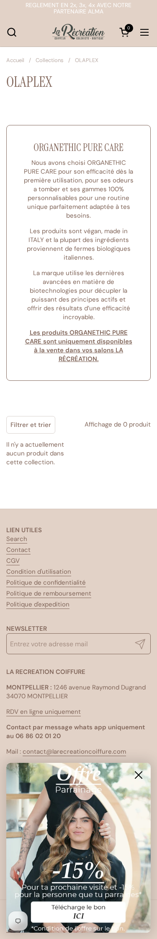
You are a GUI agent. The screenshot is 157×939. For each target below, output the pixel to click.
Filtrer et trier (30, 425)
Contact (18, 550)
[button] (11, 32)
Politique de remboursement (48, 593)
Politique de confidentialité (46, 582)
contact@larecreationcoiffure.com (74, 751)
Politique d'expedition (37, 604)
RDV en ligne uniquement (43, 712)
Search (16, 539)
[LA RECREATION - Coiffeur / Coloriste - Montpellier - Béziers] (78, 32)
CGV (13, 561)
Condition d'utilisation (38, 571)
